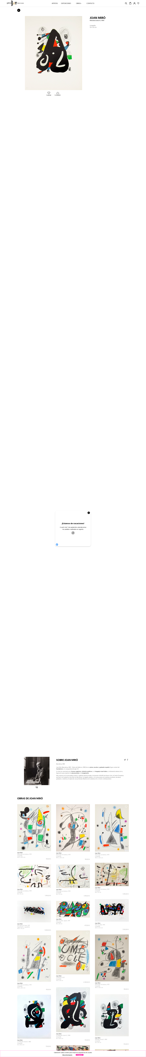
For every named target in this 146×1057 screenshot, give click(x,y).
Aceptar (79, 1055)
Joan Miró (98, 18)
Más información (67, 1055)
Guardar (48, 95)
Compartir (58, 95)
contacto (90, 3)
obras (78, 3)
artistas (55, 3)
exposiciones (66, 3)
